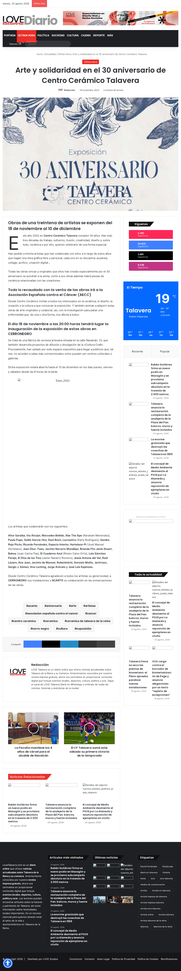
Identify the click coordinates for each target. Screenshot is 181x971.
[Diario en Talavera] (30, 20)
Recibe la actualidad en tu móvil (150, 517)
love (153, 878)
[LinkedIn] (69, 644)
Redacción (69, 90)
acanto (32, 605)
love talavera (166, 878)
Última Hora (26, 35)
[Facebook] (33, 644)
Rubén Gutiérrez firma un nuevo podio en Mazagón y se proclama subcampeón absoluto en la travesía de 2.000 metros (23, 813)
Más (110, 35)
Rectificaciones (169, 959)
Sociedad (58, 35)
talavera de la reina (162, 926)
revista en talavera (161, 890)
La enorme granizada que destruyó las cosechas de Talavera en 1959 (162, 447)
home (143, 878)
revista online (147, 914)
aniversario (54, 605)
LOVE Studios (50, 959)
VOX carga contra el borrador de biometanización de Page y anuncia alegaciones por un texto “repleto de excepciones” (161, 678)
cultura (63, 628)
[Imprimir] (106, 644)
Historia (166, 872)
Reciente (137, 351)
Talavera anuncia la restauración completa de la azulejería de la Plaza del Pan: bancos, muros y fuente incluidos (61, 811)
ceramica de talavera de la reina (88, 621)
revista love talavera (150, 908)
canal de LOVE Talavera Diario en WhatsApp (58, 684)
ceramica (51, 621)
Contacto (89, 959)
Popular (165, 351)
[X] (51, 644)
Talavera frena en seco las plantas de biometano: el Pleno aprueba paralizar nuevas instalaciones (138, 674)
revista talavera (166, 914)
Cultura (73, 35)
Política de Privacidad (123, 959)
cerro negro (40, 628)
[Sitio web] (33, 694)
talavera (144, 926)
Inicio (39, 54)
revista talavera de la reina (153, 920)
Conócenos (75, 959)
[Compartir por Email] (87, 644)
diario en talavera (148, 872)
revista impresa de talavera (153, 896)
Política (43, 35)
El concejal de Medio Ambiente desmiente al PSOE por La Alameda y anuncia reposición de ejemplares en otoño (98, 811)
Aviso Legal (103, 959)
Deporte (99, 35)
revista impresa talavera (152, 902)
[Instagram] (46, 694)
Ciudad (86, 35)
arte (73, 605)
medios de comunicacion (152, 884)
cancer (92, 613)
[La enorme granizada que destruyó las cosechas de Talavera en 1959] (138, 444)
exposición (83, 628)
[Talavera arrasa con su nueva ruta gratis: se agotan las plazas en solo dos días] (99, 888)
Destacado (167, 866)
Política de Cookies (148, 959)
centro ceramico (24, 621)
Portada (10, 35)
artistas (90, 605)
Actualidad (50, 54)
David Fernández (148, 866)
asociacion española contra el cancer (52, 613)
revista (143, 890)
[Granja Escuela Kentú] (113, 890)
